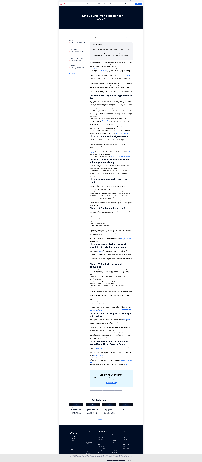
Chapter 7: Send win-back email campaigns (76, 61)
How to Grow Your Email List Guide (122, 133)
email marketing (126, 319)
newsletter (101, 251)
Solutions (93, 3)
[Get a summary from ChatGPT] (79, 436)
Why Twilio (100, 3)
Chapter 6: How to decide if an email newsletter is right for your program (77, 58)
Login (140, 0)
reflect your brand (110, 149)
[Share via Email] (132, 38)
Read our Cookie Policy (129, 460)
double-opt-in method (94, 132)
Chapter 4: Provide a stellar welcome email (77, 52)
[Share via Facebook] (124, 38)
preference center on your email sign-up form (103, 120)
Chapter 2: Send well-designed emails (109, 136)
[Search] (125, 4)
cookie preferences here (117, 456)
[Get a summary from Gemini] (81, 436)
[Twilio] (63, 4)
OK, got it (111, 460)
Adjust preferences (120, 460)
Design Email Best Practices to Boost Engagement (120, 156)
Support (136, 0)
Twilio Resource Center (73, 32)
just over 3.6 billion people (102, 70)
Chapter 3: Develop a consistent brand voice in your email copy (77, 49)
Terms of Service (101, 457)
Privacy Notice (87, 457)
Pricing (111, 3)
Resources (106, 3)
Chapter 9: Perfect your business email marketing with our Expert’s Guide (77, 68)
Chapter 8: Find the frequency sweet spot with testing (77, 65)
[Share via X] (127, 38)
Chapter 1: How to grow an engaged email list (78, 43)
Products (87, 3)
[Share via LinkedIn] (129, 38)
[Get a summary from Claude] (84, 436)
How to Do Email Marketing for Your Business (77, 39)
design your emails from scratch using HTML (102, 355)
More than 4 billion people (99, 68)
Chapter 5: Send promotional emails (108, 208)
